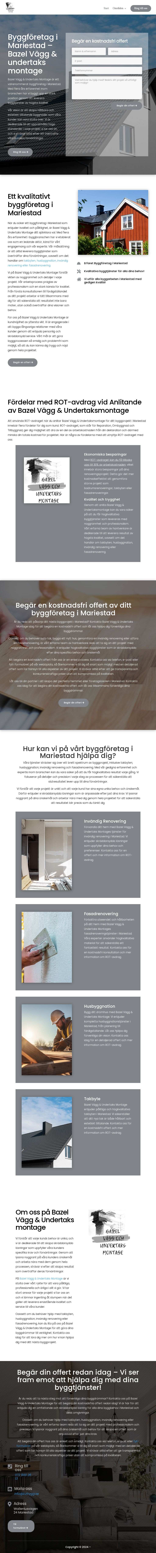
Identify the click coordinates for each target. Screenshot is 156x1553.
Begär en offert (21, 362)
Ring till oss (140, 8)
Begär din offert (126, 105)
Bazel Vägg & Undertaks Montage (41, 1278)
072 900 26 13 (23, 1477)
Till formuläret (19, 1526)
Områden (118, 8)
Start (106, 8)
